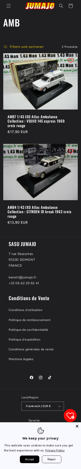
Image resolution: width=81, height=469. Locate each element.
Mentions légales (21, 359)
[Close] (77, 426)
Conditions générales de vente (31, 349)
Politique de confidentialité (28, 330)
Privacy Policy (55, 450)
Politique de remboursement (30, 320)
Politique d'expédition (24, 339)
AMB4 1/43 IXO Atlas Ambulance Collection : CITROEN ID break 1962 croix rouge (39, 211)
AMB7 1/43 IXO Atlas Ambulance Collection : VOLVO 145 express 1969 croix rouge (36, 121)
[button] (8, 6)
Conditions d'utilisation (25, 310)
